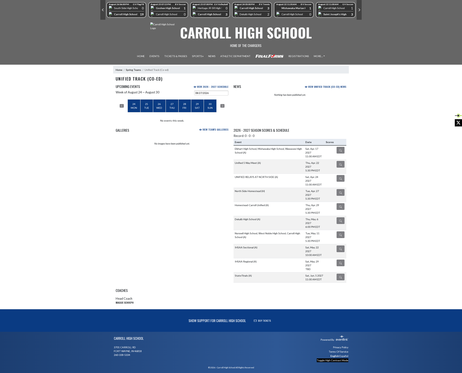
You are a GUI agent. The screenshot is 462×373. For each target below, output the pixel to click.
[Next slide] (359, 10)
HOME (141, 56)
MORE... (318, 56)
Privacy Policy (340, 347)
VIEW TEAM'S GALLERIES (215, 129)
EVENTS (154, 56)
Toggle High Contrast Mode (332, 360)
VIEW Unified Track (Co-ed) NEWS (326, 87)
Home (119, 69)
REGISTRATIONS (298, 56)
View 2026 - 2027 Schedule (212, 87)
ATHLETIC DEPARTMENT (235, 56)
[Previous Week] (122, 106)
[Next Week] (222, 106)
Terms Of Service (338, 351)
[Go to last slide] (102, 10)
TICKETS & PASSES (175, 56)
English (334, 355)
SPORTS (197, 56)
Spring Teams (133, 69)
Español (343, 355)
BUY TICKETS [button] (264, 320)
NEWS (211, 56)
